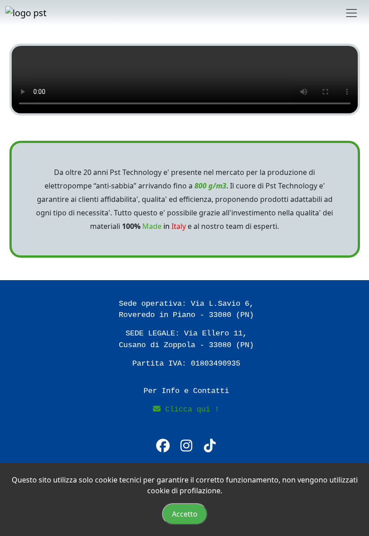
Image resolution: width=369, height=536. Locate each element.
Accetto (185, 514)
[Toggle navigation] (351, 13)
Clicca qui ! (190, 409)
